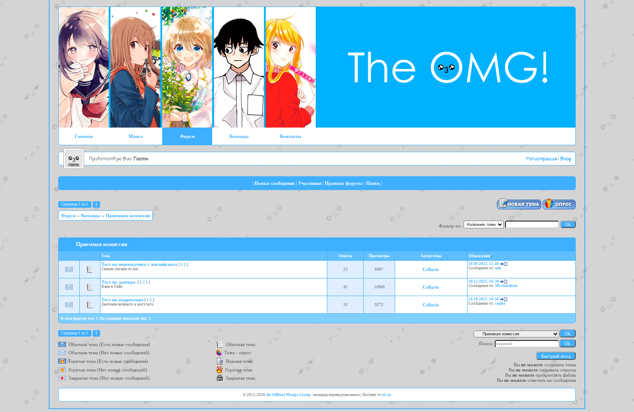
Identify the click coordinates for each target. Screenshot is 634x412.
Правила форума (344, 183)
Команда (239, 136)
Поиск (373, 183)
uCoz (386, 395)
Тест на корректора (122, 299)
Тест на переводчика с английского (139, 264)
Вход (565, 159)
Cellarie (431, 269)
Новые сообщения (274, 183)
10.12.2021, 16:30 (483, 281)
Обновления (479, 256)
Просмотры (379, 256)
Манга (136, 136)
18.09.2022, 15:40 (483, 264)
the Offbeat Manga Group (288, 395)
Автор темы (431, 256)
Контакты (290, 136)
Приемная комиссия (128, 215)
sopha (500, 303)
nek (498, 268)
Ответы (345, 256)
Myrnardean (506, 286)
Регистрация (541, 159)
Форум (187, 136)
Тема (105, 256)
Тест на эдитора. (119, 281)
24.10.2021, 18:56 (483, 299)
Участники (309, 183)
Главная (84, 136)
